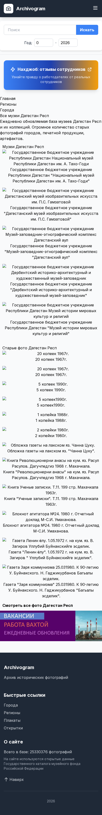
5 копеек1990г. (51, 405)
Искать (87, 29)
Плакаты (12, 720)
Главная (7, 98)
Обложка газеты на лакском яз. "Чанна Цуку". (51, 451)
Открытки (13, 728)
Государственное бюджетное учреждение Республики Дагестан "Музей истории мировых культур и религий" (51, 328)
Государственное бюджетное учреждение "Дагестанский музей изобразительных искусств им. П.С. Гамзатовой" (51, 213)
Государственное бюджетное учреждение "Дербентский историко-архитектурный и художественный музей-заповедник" (51, 290)
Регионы (8, 104)
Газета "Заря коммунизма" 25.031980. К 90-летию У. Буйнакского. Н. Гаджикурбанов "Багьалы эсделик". (51, 590)
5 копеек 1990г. (51, 389)
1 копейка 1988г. (51, 420)
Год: (28, 42)
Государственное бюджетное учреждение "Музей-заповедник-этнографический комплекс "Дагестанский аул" (51, 251)
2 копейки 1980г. (51, 435)
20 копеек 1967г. (51, 359)
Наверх (16, 779)
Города (7, 110)
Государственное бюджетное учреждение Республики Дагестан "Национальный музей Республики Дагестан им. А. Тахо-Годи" (51, 175)
